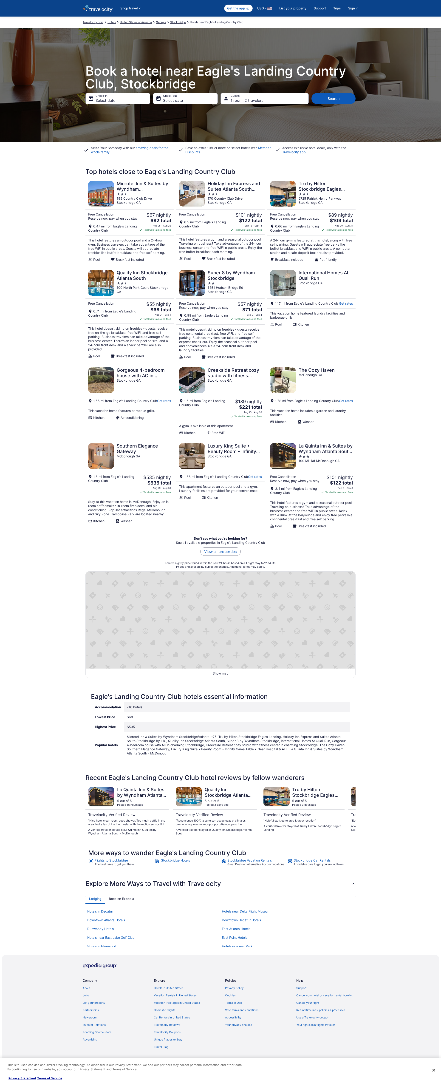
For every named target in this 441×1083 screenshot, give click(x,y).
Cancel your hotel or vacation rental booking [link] (324, 995)
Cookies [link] (230, 995)
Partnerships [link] (91, 1010)
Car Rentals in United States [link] (172, 1017)
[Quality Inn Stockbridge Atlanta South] (129, 314)
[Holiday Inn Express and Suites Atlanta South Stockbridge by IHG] (220, 221)
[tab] (95, 899)
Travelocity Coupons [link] (167, 1032)
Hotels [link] (111, 22)
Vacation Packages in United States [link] (177, 1002)
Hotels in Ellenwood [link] (101, 946)
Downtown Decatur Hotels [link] (241, 920)
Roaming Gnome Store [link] (97, 1032)
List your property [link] (94, 1002)
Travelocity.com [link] (93, 22)
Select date (105, 100)
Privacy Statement (22, 1078)
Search (334, 98)
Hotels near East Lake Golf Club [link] (111, 937)
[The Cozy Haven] (311, 401)
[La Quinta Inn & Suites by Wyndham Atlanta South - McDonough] (311, 485)
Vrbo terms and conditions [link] (241, 1010)
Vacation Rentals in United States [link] (175, 995)
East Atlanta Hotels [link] (236, 929)
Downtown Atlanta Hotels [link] (106, 920)
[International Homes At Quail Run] (311, 314)
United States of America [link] (136, 22)
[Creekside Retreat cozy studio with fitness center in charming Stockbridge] (220, 401)
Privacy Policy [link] (234, 988)
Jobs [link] (86, 995)
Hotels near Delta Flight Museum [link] (246, 911)
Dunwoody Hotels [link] (100, 929)
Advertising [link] (90, 1039)
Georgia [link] (161, 22)
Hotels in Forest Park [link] (237, 946)
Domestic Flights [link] (164, 1010)
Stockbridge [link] (178, 22)
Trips (337, 8)
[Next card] (350, 811)
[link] (121, 862)
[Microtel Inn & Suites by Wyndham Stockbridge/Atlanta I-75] (129, 221)
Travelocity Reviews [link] (167, 1024)
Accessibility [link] (233, 1017)
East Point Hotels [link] (234, 937)
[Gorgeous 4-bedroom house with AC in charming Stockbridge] (129, 401)
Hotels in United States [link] (168, 988)
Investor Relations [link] (94, 1024)
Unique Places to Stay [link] (168, 1039)
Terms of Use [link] (233, 1002)
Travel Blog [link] (161, 1047)
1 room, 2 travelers (247, 100)
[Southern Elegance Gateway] (129, 485)
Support (320, 8)
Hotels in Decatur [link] (100, 911)
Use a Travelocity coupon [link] (312, 1017)
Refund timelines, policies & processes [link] (320, 1010)
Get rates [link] (346, 303)
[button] (220, 883)
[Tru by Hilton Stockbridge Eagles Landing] (311, 221)
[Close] (434, 1070)
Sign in (353, 8)
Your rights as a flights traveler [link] (315, 1024)
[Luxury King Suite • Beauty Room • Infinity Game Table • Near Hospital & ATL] (220, 485)
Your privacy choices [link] (238, 1024)
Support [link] (301, 988)
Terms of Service (49, 1078)
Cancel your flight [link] (307, 1002)
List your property (292, 8)
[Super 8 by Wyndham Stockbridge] (220, 314)
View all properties (220, 551)
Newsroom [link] (89, 1017)
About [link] (86, 988)
